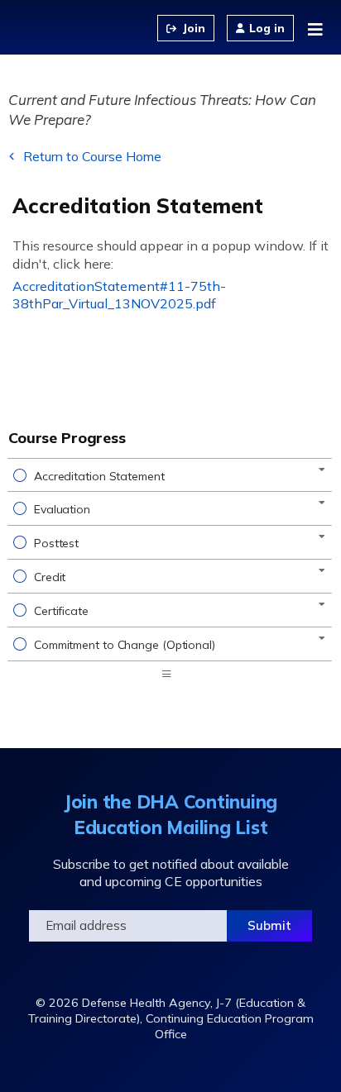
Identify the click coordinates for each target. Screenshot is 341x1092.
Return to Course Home (92, 156)
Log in (267, 28)
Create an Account (185, 28)
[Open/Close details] (322, 469)
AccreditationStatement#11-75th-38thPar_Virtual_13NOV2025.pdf (119, 295)
